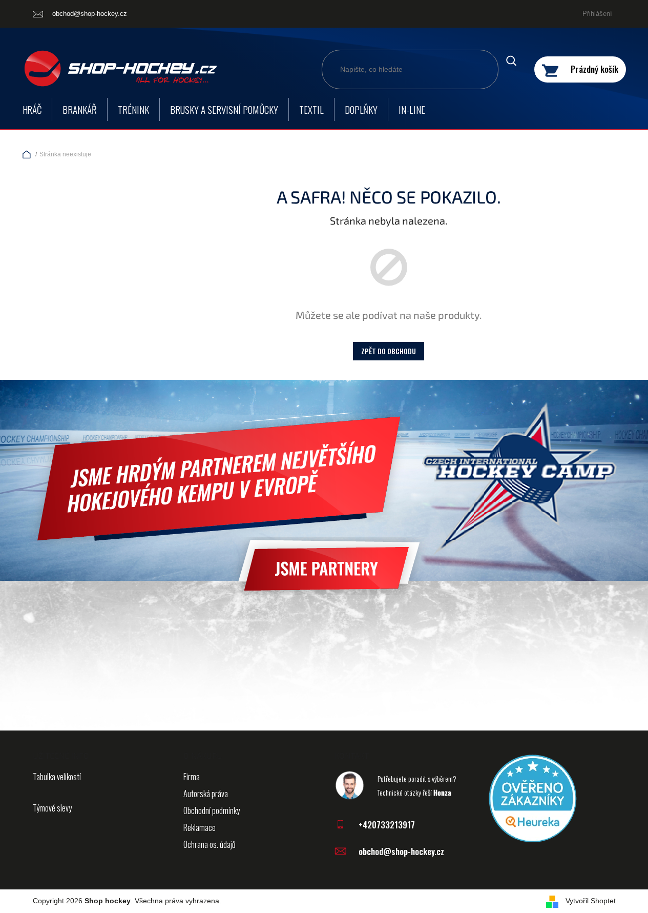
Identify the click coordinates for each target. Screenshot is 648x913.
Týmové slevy (52, 808)
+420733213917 (387, 824)
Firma (191, 776)
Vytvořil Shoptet (591, 901)
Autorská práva (205, 793)
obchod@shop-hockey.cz (401, 851)
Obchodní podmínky (211, 810)
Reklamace (199, 827)
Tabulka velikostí (57, 776)
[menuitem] (32, 109)
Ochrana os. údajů (209, 844)
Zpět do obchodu (388, 351)
